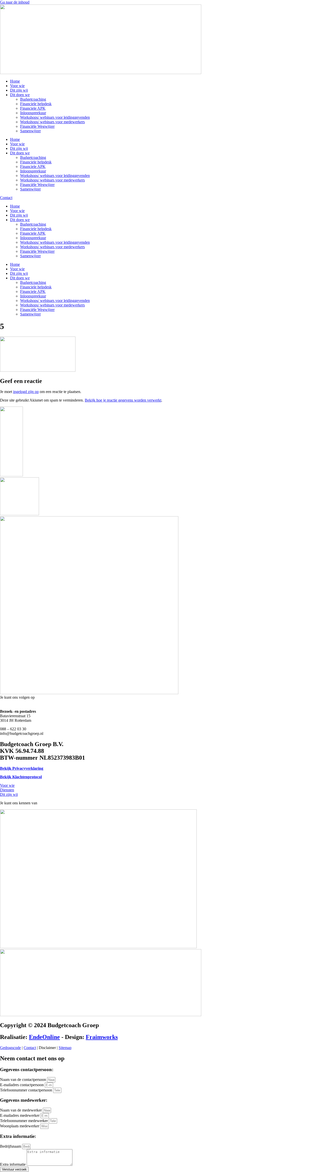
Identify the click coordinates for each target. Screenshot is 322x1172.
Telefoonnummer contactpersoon (26, 1090)
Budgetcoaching (33, 99)
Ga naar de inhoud (14, 2)
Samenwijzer (30, 131)
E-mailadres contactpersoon (22, 1085)
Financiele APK (33, 108)
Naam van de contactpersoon (23, 1079)
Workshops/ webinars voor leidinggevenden (55, 117)
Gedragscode (10, 1048)
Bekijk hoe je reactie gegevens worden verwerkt (123, 400)
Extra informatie (13, 1164)
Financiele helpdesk (36, 104)
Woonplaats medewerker (20, 1126)
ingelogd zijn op (26, 391)
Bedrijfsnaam (11, 1146)
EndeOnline (44, 1037)
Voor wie (17, 86)
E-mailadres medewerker (20, 1115)
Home (15, 81)
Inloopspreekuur (33, 113)
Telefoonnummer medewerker (24, 1121)
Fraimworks (102, 1037)
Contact (30, 1048)
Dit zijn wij (19, 90)
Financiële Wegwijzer (37, 126)
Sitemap (65, 1048)
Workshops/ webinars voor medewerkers (52, 122)
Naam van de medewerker (21, 1110)
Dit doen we (20, 95)
